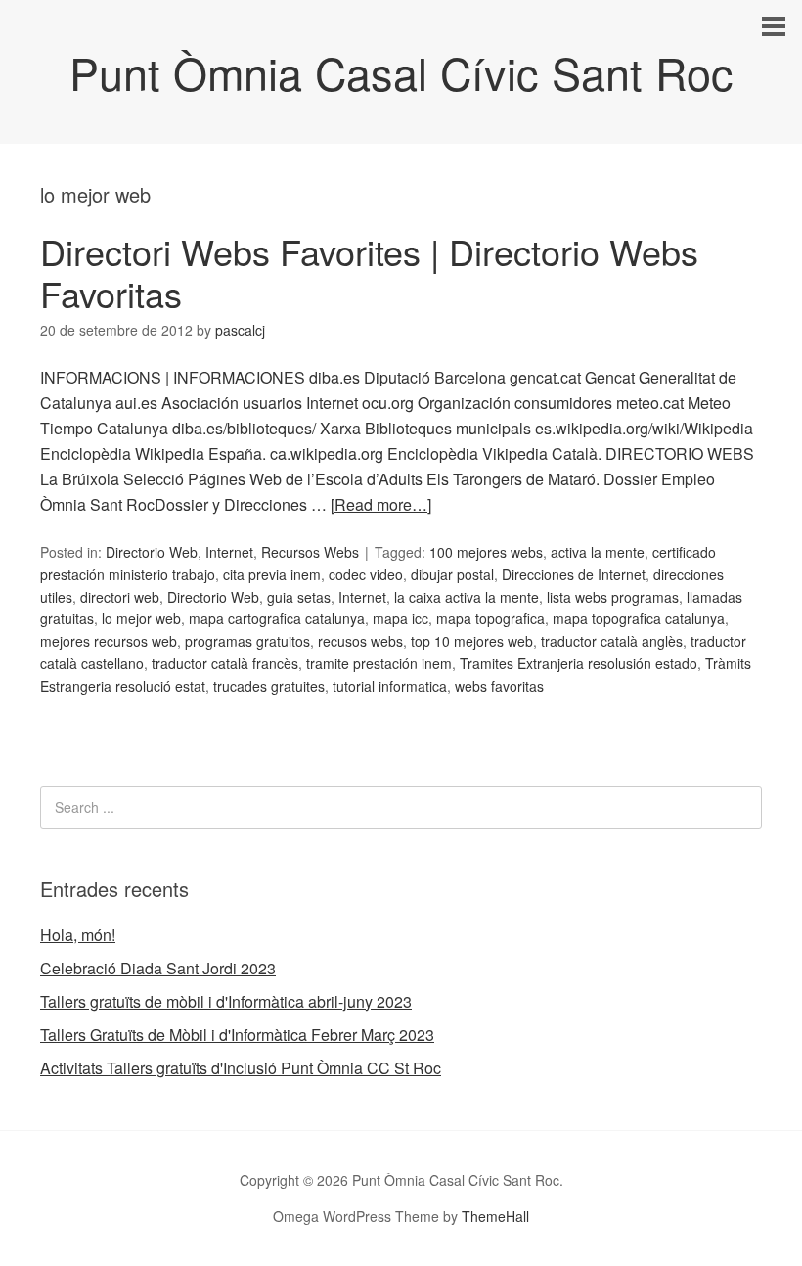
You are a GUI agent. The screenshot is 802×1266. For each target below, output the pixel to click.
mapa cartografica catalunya (277, 618)
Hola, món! (77, 935)
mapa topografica (490, 618)
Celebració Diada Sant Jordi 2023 (158, 968)
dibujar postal (452, 574)
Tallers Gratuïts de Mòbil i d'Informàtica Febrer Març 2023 (237, 1034)
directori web (119, 597)
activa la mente (598, 552)
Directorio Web (152, 552)
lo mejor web (141, 618)
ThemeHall (495, 1216)
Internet (229, 552)
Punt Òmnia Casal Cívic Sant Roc (401, 72)
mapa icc (400, 618)
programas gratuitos (247, 641)
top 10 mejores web (472, 641)
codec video (366, 574)
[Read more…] (381, 504)
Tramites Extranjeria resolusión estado (578, 663)
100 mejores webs (486, 552)
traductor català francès (225, 663)
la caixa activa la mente (466, 597)
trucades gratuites (269, 686)
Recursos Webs (310, 552)
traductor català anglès (612, 641)
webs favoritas (499, 686)
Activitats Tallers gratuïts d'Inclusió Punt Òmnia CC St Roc (240, 1068)
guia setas (299, 597)
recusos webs (360, 641)
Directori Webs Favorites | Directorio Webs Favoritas (369, 272)
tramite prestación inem (379, 663)
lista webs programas (613, 597)
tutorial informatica (390, 686)
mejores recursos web (108, 641)
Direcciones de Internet (574, 574)
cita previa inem (272, 574)
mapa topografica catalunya (639, 618)
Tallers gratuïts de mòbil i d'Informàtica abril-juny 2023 (226, 1001)
